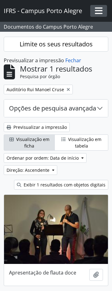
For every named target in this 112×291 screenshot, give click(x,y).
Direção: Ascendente (29, 170)
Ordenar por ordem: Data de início (43, 158)
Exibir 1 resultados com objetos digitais (63, 185)
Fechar (73, 60)
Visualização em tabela (84, 142)
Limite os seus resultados (56, 44)
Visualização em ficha (32, 142)
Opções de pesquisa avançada (52, 108)
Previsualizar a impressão (39, 127)
